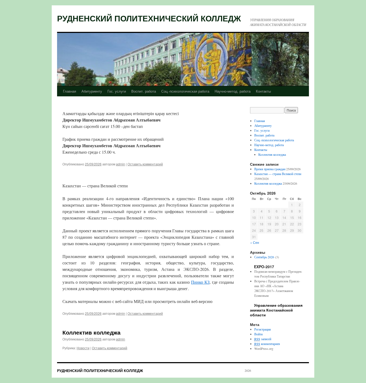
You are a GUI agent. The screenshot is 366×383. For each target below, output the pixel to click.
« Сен (254, 242)
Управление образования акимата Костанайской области (276, 309)
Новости (83, 348)
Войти (258, 334)
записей (262, 339)
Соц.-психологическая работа (185, 91)
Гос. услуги (116, 91)
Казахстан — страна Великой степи (277, 174)
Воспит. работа (143, 91)
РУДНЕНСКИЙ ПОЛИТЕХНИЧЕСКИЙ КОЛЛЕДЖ (149, 18)
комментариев (267, 344)
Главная (69, 91)
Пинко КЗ (200, 282)
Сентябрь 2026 (264, 257)
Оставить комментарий (145, 164)
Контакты (263, 91)
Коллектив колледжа (91, 332)
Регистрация (262, 329)
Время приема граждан (269, 169)
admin (120, 164)
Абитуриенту (91, 91)
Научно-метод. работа (233, 91)
